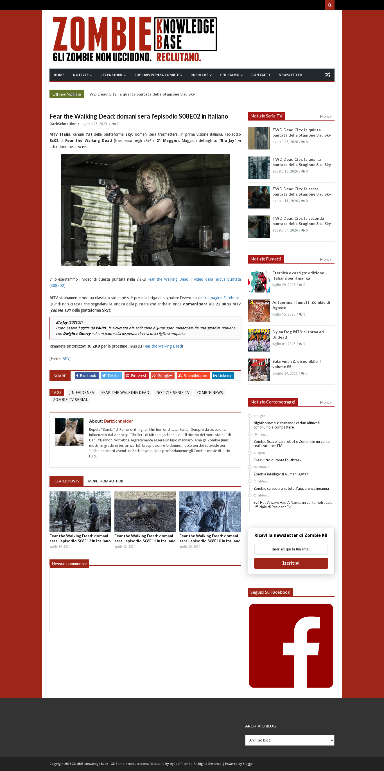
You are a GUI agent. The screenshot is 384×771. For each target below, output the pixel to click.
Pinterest (139, 375)
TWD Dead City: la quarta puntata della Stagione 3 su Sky (141, 94)
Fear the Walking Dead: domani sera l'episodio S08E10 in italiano (210, 538)
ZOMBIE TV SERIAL (70, 399)
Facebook (88, 375)
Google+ (165, 375)
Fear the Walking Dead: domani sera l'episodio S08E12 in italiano (80, 538)
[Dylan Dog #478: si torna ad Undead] (259, 340)
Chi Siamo (230, 75)
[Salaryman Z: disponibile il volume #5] (259, 370)
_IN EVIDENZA (81, 392)
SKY (66, 358)
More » (75, 94)
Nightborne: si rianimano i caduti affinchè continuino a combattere (287, 425)
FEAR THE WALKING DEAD (125, 392)
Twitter (114, 375)
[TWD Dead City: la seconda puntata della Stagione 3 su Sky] (259, 227)
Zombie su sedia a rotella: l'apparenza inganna (291, 488)
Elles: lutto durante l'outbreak (278, 460)
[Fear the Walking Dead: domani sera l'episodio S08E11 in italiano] (145, 511)
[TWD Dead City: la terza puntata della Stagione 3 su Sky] (259, 197)
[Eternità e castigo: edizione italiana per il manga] (259, 281)
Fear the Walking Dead (162, 346)
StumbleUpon (196, 375)
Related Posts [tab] (66, 481)
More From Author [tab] (105, 481)
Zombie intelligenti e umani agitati (281, 474)
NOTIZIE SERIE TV (172, 392)
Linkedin (225, 375)
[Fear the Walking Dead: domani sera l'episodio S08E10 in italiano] (210, 511)
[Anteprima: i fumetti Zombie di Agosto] (259, 311)
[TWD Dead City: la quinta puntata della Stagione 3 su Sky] (259, 138)
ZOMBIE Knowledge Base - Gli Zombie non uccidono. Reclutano (118, 764)
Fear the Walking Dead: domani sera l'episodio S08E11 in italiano (145, 538)
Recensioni (111, 75)
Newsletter (290, 75)
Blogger (248, 764)
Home (59, 75)
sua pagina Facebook (222, 298)
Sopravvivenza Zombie (156, 75)
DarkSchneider (63, 124)
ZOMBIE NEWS (209, 392)
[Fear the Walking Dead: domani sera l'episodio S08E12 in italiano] (80, 511)
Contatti (260, 75)
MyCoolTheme (180, 764)
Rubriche (199, 75)
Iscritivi (291, 563)
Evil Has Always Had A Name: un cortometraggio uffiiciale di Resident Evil (293, 504)
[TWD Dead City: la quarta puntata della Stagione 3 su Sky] (259, 168)
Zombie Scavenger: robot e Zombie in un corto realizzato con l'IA (292, 443)
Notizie (81, 75)
